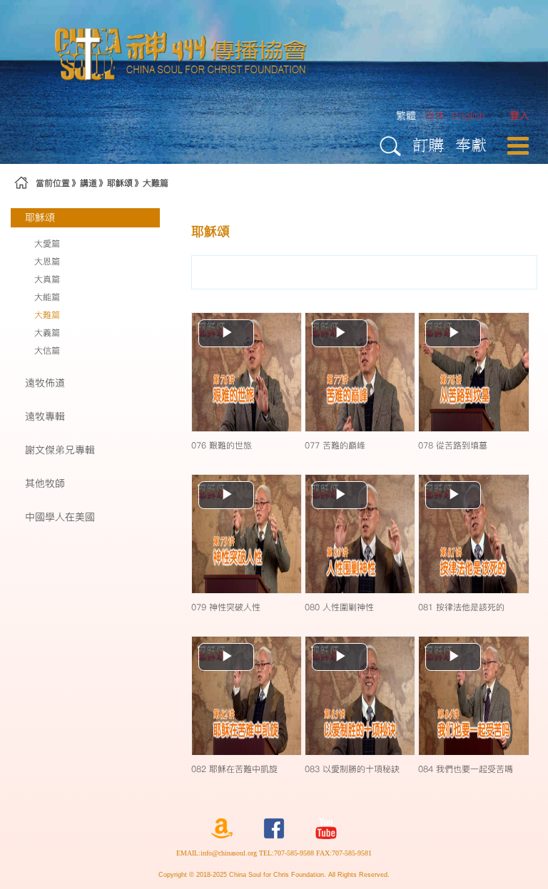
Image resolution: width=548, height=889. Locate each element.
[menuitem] (519, 116)
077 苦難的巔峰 (335, 445)
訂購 (428, 144)
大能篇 (47, 297)
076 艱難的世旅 (221, 445)
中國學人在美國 (60, 517)
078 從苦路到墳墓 (452, 445)
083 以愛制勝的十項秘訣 (352, 769)
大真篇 (47, 279)
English (468, 115)
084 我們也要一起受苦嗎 (465, 769)
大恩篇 (47, 261)
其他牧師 (45, 483)
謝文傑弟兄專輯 (60, 450)
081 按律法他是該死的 (461, 607)
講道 (88, 183)
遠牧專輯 (45, 416)
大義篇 (47, 333)
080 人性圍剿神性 (339, 607)
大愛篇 (47, 243)
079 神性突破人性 (225, 607)
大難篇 (155, 183)
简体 (435, 115)
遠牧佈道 (45, 383)
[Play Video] (246, 371)
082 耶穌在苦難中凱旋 (234, 769)
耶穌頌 (120, 183)
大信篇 (47, 350)
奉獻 (471, 144)
